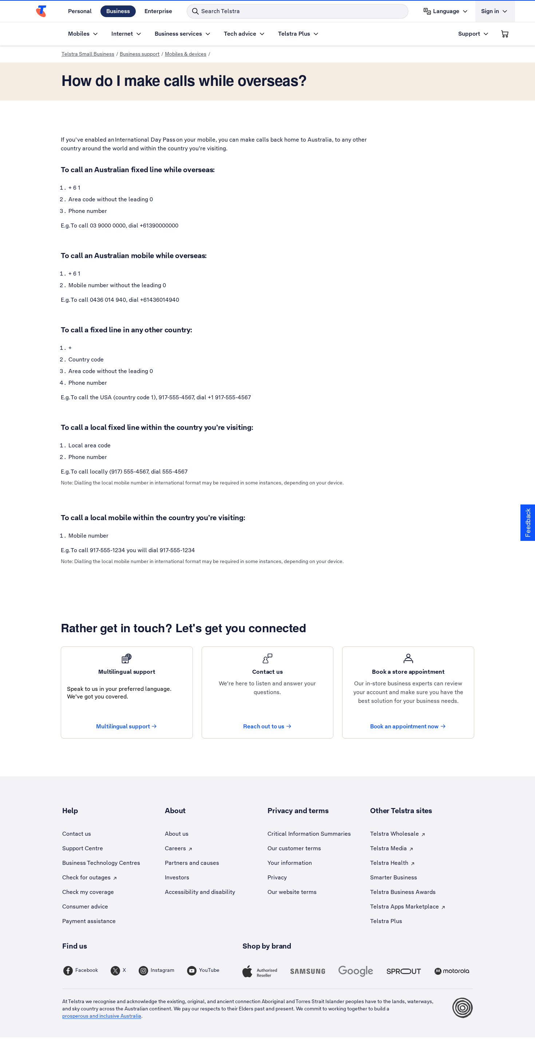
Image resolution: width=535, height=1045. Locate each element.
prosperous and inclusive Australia (101, 1016)
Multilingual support (123, 726)
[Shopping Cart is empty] (505, 33)
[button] (527, 522)
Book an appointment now (404, 726)
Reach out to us (263, 726)
